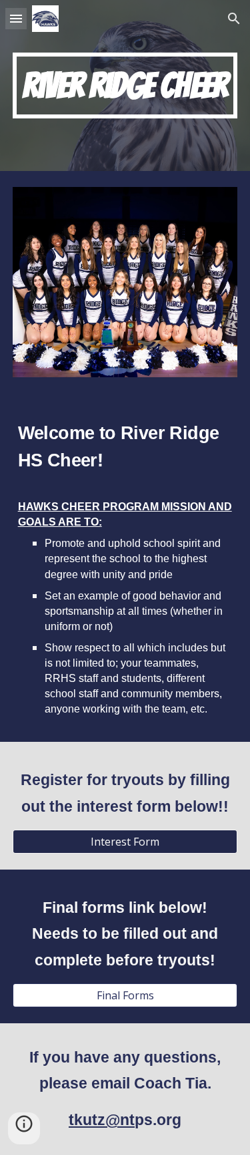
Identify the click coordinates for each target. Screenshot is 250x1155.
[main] (125, 85)
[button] (16, 18)
